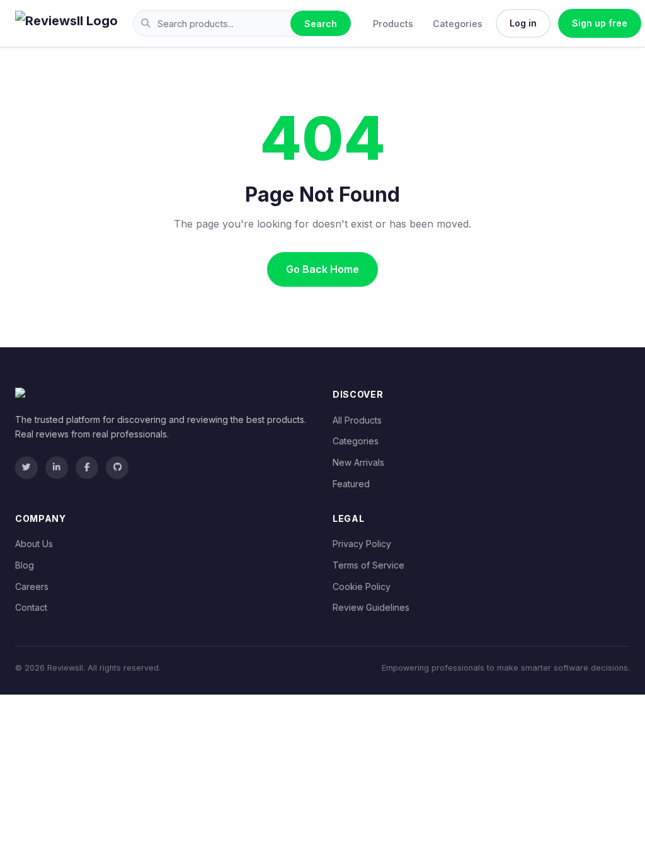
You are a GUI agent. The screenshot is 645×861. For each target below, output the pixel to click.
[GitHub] (117, 467)
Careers (32, 586)
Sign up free (599, 23)
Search (320, 23)
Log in (523, 23)
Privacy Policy (362, 543)
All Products (357, 420)
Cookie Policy (362, 586)
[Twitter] (26, 467)
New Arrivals (358, 462)
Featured (351, 483)
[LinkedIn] (56, 467)
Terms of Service (368, 565)
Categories (457, 23)
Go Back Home (322, 269)
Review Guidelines (371, 607)
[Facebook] (87, 467)
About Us (34, 543)
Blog (24, 565)
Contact (31, 607)
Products (393, 23)
